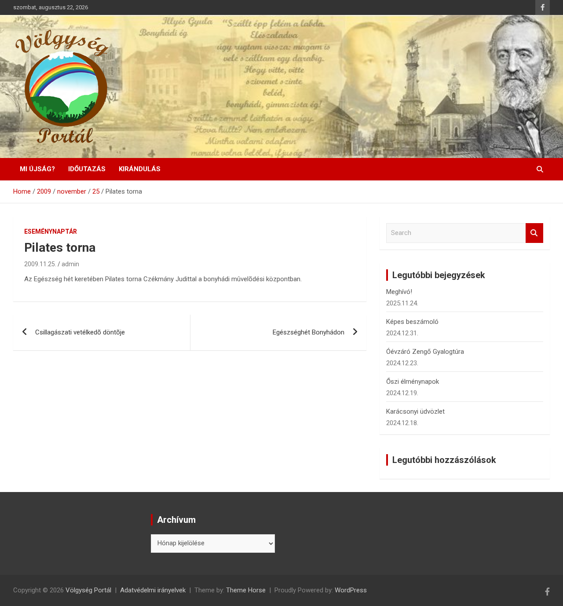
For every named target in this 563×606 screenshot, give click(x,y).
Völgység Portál (88, 590)
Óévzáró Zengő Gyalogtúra (425, 352)
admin (70, 264)
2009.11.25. (40, 264)
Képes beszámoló (412, 322)
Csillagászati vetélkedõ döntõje (80, 332)
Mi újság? (37, 169)
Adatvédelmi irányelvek (153, 590)
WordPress (351, 590)
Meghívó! (399, 292)
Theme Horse (246, 590)
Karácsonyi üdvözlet (415, 411)
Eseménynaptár (50, 231)
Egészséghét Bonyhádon (308, 332)
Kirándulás (140, 169)
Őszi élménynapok (412, 382)
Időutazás (87, 169)
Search (534, 233)
